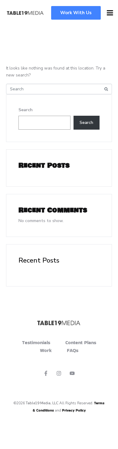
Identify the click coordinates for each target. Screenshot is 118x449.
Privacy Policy (74, 410)
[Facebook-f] (45, 373)
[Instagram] (59, 373)
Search (25, 110)
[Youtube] (72, 373)
